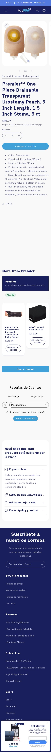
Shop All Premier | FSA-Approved (20, 76)
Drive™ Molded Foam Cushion (36, 328)
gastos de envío (11, 125)
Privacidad (11, 706)
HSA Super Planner (15, 642)
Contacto (10, 603)
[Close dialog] (48, 722)
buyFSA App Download (17, 674)
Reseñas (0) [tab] (13, 396)
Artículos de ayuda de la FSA (20, 635)
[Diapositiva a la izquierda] (19, 71)
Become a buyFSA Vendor (19, 661)
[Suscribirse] (42, 564)
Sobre (9, 699)
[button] (6, 10)
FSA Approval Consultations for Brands (25, 667)
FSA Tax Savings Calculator (19, 629)
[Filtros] (5, 405)
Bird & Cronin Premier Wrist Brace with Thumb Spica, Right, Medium (12, 332)
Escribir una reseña (25, 418)
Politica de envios (14, 583)
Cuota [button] (9, 203)
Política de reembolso (17, 597)
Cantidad (6, 129)
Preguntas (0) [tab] (37, 396)
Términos (10, 713)
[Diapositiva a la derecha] (32, 71)
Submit (37, 742)
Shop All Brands (14, 681)
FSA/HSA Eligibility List (17, 622)
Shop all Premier (25, 369)
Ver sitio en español (16, 590)
